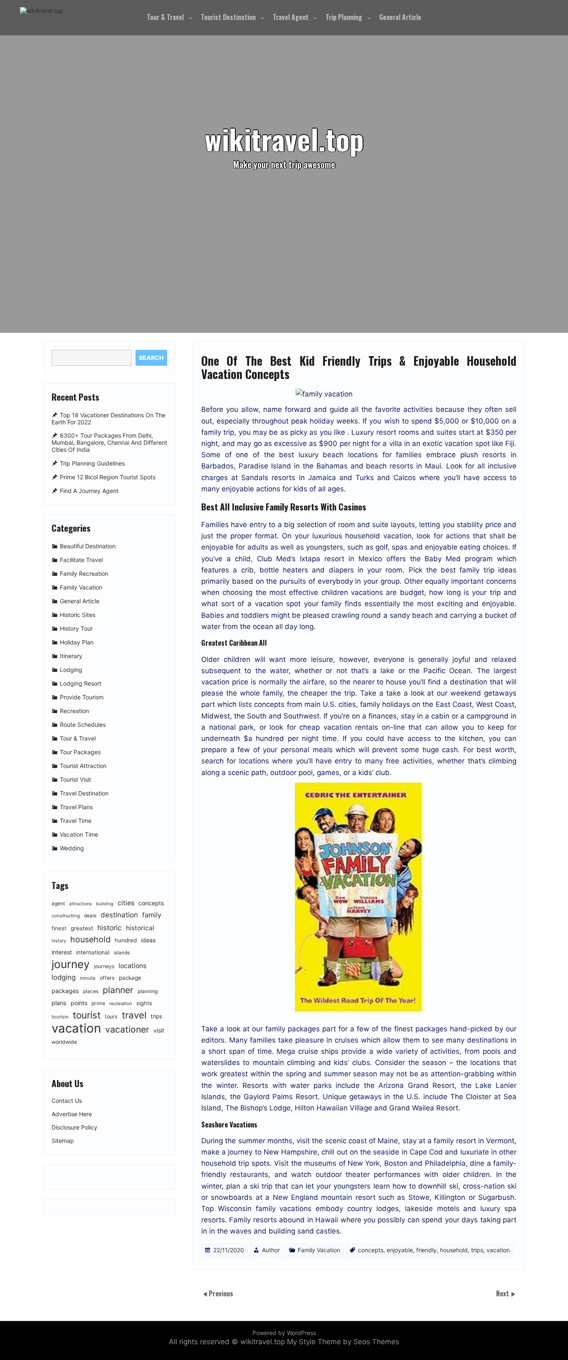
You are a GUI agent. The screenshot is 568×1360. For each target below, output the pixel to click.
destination (119, 915)
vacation (498, 1249)
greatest (82, 928)
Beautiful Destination (88, 546)
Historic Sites (77, 614)
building (105, 904)
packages (65, 990)
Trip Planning (344, 17)
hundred (126, 940)
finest (59, 928)
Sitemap (63, 1140)
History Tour (76, 628)
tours (111, 1016)
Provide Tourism (82, 697)
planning (148, 991)
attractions (80, 904)
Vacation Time (79, 834)
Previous (221, 1293)
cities (126, 903)
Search (151, 357)
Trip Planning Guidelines (92, 463)
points (79, 1002)
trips (477, 1249)
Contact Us (67, 1100)
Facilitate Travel (81, 559)
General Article (400, 17)
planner (118, 990)
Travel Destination (84, 793)
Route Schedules (83, 724)
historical (140, 928)
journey (71, 964)
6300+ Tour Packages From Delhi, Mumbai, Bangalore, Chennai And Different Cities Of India (109, 442)
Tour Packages (80, 752)
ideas (148, 940)
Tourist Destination (228, 17)
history (59, 941)
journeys (104, 966)
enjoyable (400, 1249)
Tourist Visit (75, 779)
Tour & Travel (165, 17)
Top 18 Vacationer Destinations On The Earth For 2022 (108, 418)
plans (59, 1002)
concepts (370, 1249)
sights (144, 1003)
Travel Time (75, 820)
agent (58, 903)
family (151, 915)
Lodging (71, 669)
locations (132, 966)
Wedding (72, 848)
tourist (87, 1015)
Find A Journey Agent (89, 490)
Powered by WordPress (284, 1332)
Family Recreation (84, 573)
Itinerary (71, 655)
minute (88, 978)
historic (109, 927)
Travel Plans (76, 806)
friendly (426, 1249)
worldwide (64, 1042)
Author (271, 1249)
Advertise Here (72, 1114)
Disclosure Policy (74, 1127)
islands (122, 953)
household (454, 1249)
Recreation (74, 710)
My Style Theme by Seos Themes (343, 1342)
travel (134, 1015)
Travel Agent (291, 17)
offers (107, 978)
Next (503, 1293)
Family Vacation (319, 1249)
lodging (64, 977)
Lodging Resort (80, 683)
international (92, 952)
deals (90, 916)
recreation (120, 1003)
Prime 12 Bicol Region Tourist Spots (108, 477)
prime (98, 1003)
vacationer (127, 1029)
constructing (66, 916)
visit (158, 1030)
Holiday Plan (77, 642)
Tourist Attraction (83, 765)
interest (62, 952)
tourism (60, 1017)
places (91, 991)
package (130, 977)
